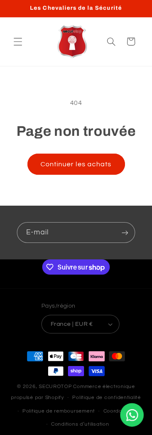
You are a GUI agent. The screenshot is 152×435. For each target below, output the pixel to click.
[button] (17, 41)
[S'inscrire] (125, 232)
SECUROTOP (55, 386)
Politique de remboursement (58, 411)
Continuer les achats (76, 164)
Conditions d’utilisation (80, 424)
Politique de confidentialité (106, 397)
